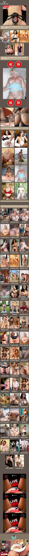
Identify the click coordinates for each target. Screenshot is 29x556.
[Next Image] (18, 67)
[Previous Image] (11, 67)
